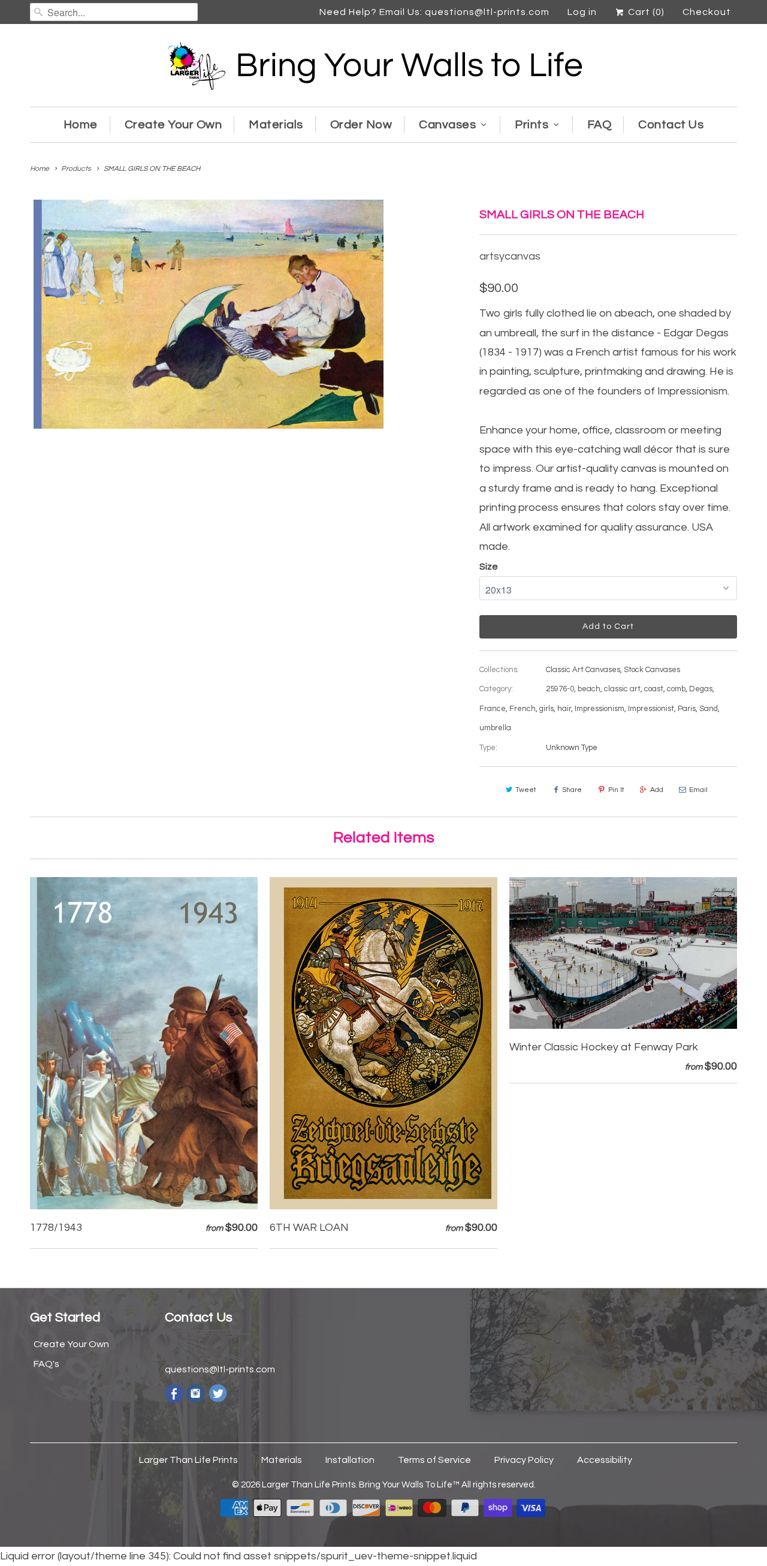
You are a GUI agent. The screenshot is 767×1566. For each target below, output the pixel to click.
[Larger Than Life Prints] (383, 68)
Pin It (616, 790)
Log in (582, 12)
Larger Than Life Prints (188, 1460)
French (522, 708)
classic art (622, 689)
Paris (687, 708)
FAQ (599, 125)
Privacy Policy (524, 1460)
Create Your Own (173, 125)
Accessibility (604, 1460)
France (492, 708)
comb (676, 689)
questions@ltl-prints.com (220, 1369)
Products (76, 169)
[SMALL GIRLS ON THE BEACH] (209, 314)
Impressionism (599, 708)
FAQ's (46, 1364)
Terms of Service (434, 1460)
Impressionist (651, 708)
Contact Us (670, 125)
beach (589, 689)
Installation (350, 1460)
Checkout (707, 12)
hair (564, 708)
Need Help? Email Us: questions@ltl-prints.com (434, 12)
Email (698, 790)
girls (546, 708)
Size (488, 566)
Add (656, 790)
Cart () (645, 12)
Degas (700, 689)
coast (653, 689)
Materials (276, 125)
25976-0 (560, 689)
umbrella (495, 728)
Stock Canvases (652, 669)
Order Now (361, 125)
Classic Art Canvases (583, 669)
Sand (708, 708)
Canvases (447, 125)
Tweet (525, 790)
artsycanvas (509, 256)
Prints (531, 125)
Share (572, 790)
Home (81, 125)
